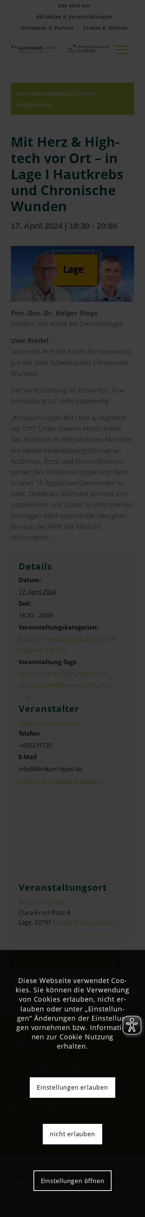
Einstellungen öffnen (72, 1181)
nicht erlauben (72, 1134)
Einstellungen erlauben (72, 1087)
